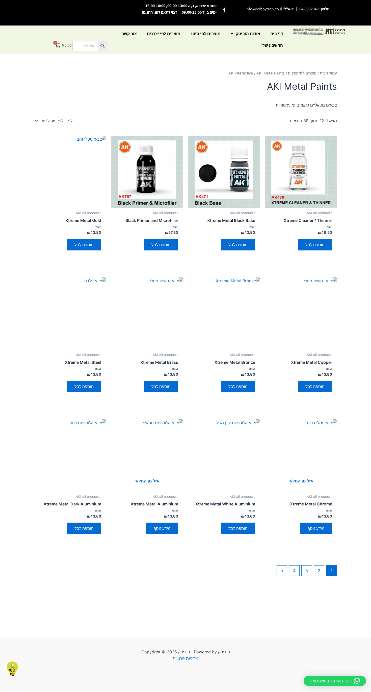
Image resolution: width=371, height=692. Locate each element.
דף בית (276, 34)
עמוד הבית (328, 73)
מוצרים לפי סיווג (206, 34)
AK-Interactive (240, 73)
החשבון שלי (272, 45)
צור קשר (129, 34)
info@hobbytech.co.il (264, 9)
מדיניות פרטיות (185, 658)
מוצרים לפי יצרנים (163, 34)
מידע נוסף (316, 528)
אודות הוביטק (248, 34)
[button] (335, 681)
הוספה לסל (315, 244)
